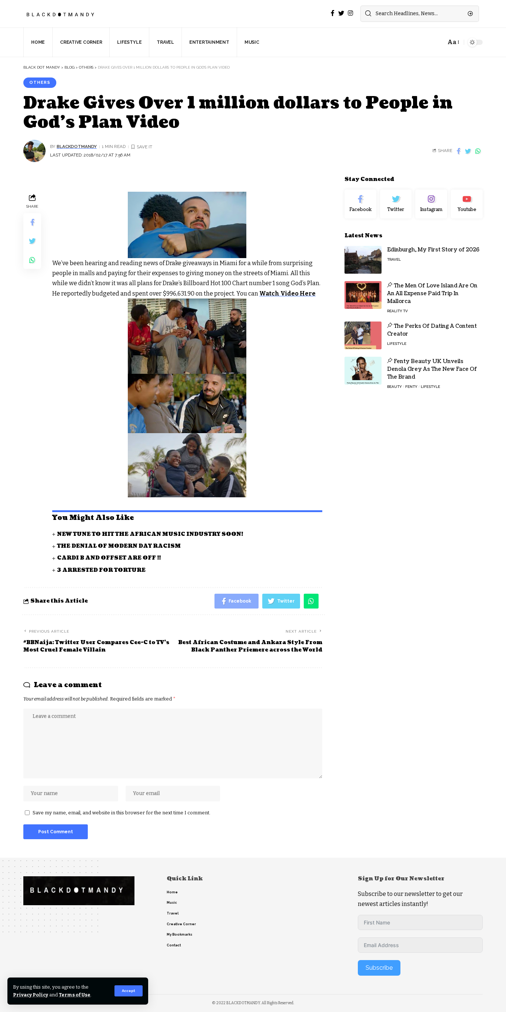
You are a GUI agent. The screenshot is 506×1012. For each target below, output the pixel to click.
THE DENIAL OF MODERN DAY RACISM (119, 546)
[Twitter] (396, 204)
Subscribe (379, 967)
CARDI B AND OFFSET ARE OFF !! (109, 557)
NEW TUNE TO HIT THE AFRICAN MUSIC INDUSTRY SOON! (150, 534)
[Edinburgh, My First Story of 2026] (363, 260)
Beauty (394, 387)
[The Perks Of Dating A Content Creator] (363, 335)
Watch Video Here (287, 293)
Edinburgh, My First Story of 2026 (433, 249)
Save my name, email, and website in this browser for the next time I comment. (121, 812)
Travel (394, 259)
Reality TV (397, 311)
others (39, 82)
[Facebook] (360, 204)
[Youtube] (467, 204)
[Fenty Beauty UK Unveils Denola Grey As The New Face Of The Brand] (363, 371)
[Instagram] (431, 204)
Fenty (411, 387)
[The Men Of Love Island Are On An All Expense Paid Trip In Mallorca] (363, 295)
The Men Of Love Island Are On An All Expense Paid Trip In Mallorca (432, 293)
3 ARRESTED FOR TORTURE (101, 570)
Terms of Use (74, 995)
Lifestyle (396, 344)
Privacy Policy (30, 995)
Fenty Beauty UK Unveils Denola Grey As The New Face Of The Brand (432, 369)
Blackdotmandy (77, 146)
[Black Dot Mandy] (61, 14)
